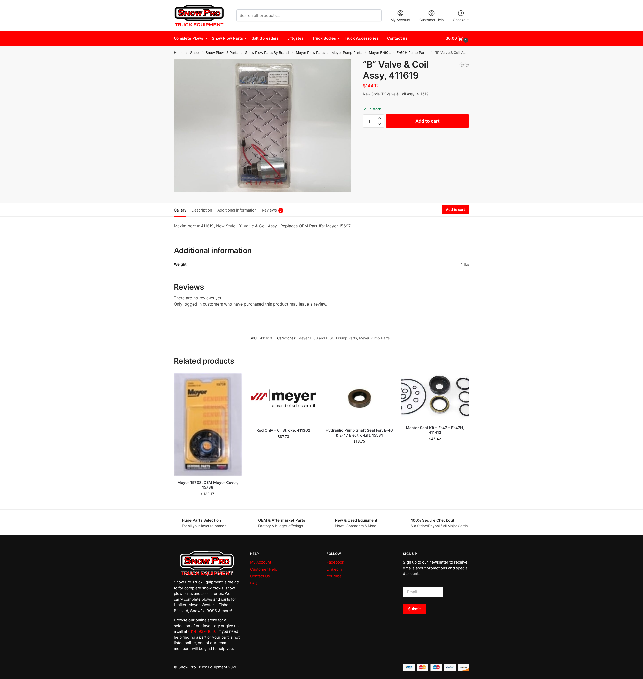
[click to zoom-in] (262, 125)
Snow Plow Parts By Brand (267, 53)
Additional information (237, 210)
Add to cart (427, 121)
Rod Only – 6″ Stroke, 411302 (283, 430)
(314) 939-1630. (202, 631)
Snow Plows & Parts (222, 53)
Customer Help (431, 20)
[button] (457, 38)
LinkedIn (334, 569)
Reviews (272, 210)
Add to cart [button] (207, 504)
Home (178, 53)
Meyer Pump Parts (346, 53)
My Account (400, 20)
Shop (194, 53)
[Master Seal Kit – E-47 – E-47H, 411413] (435, 397)
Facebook (335, 562)
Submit (414, 608)
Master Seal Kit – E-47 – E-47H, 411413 (435, 430)
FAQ (253, 583)
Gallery (180, 210)
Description (202, 210)
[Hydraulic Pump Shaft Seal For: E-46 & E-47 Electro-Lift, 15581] (359, 398)
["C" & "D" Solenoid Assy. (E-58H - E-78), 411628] (466, 64)
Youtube (334, 576)
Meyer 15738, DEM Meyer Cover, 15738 (207, 485)
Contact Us (260, 576)
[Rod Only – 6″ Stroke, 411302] (283, 398)
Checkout (461, 20)
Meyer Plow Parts (310, 53)
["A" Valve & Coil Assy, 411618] (461, 64)
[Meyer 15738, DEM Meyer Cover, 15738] (208, 424)
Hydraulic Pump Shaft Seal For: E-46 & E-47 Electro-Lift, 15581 (359, 433)
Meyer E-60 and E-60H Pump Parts (398, 53)
